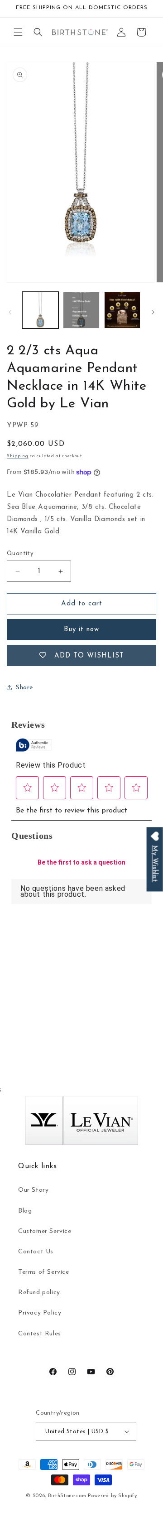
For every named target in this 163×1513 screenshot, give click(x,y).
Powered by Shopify (112, 1496)
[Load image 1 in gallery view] (40, 310)
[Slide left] (10, 312)
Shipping (18, 456)
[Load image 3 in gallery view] (122, 310)
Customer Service (45, 1231)
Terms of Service (43, 1272)
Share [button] (24, 687)
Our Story (33, 1190)
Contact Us (35, 1251)
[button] (18, 32)
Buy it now (81, 629)
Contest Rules (39, 1333)
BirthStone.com (67, 1496)
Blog (25, 1211)
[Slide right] (153, 312)
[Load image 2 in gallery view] (81, 310)
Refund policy (39, 1292)
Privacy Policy (39, 1313)
